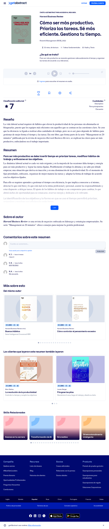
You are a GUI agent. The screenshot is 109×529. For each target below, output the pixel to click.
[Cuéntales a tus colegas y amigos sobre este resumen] (70, 93)
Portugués (73, 499)
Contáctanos (8, 489)
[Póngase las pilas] (80, 369)
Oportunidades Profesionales (14, 480)
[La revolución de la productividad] (28, 369)
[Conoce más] (25, 100)
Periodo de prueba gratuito (93, 466)
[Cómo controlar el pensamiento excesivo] (80, 308)
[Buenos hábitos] (28, 308)
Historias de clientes (37, 475)
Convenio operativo (70, 506)
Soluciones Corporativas (92, 487)
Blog (31, 471)
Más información (34, 525)
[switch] (54, 73)
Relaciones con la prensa (65, 471)
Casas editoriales (62, 466)
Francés (88, 499)
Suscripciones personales (92, 471)
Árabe (101, 499)
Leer (54, 208)
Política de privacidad (13, 506)
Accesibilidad (98, 506)
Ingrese (42, 81)
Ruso (47, 499)
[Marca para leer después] (49, 93)
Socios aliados (61, 475)
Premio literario (9, 475)
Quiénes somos (9, 466)
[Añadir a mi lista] (60, 93)
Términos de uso (42, 506)
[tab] (38, 342)
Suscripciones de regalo (92, 483)
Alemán (20, 499)
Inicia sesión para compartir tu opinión (20, 250)
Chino (60, 499)
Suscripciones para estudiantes (90, 476)
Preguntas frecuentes (11, 485)
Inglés (8, 499)
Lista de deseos (36, 466)
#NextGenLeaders (10, 471)
